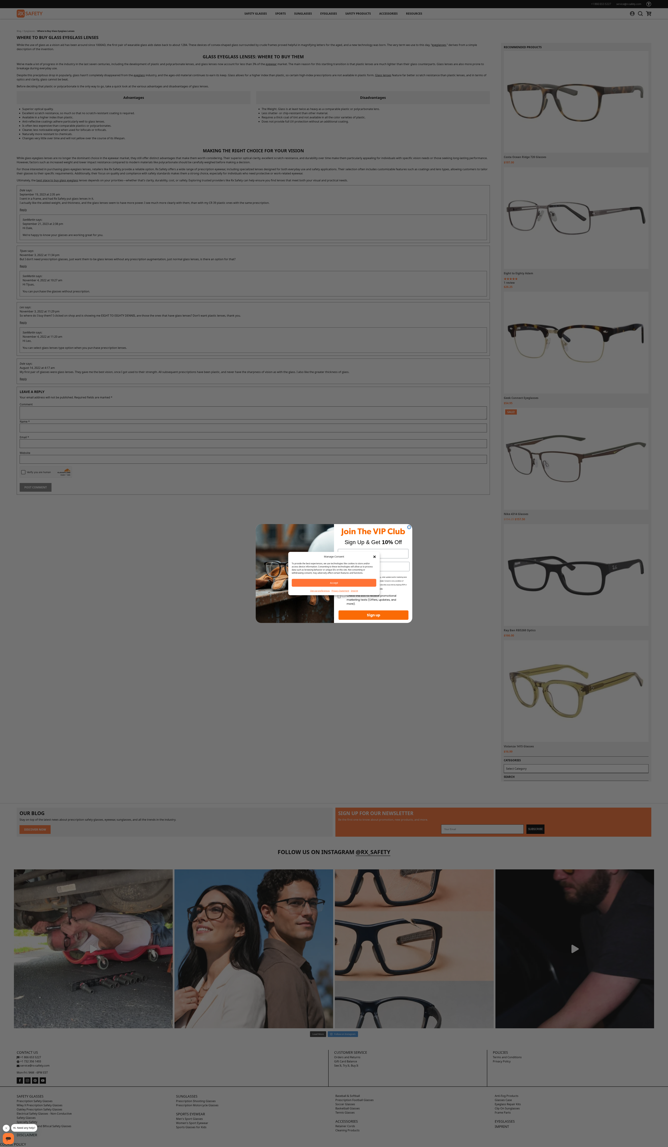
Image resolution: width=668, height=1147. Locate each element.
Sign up (373, 615)
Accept (334, 582)
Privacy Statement (340, 590)
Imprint (354, 590)
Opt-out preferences (320, 590)
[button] (374, 556)
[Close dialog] (409, 527)
